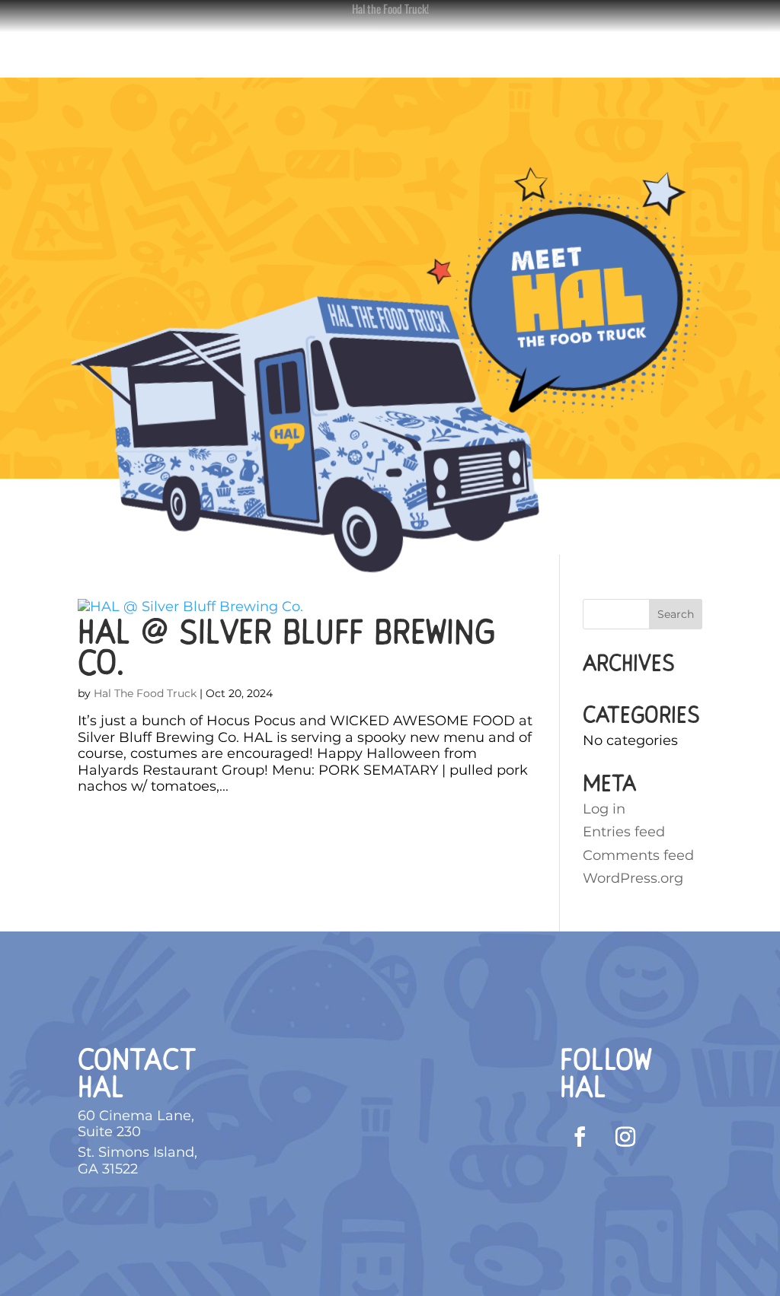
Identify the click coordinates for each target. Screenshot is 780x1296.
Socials (348, 55)
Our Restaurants (470, 55)
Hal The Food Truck (145, 693)
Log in (604, 809)
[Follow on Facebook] (579, 1137)
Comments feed (638, 855)
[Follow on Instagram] (625, 1137)
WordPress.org (633, 878)
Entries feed (624, 831)
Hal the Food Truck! (390, 8)
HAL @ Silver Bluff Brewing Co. (286, 647)
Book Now (267, 55)
